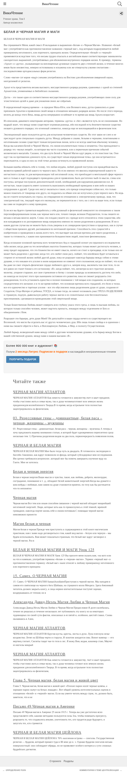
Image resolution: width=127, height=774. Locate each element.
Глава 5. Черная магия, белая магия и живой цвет (55, 680)
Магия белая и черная (32, 523)
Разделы (69, 761)
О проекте (55, 761)
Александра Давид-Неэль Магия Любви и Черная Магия (61, 601)
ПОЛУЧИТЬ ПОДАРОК (22, 359)
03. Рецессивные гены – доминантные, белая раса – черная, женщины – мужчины (57, 420)
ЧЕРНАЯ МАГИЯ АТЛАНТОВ (39, 391)
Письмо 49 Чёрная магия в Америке (44, 706)
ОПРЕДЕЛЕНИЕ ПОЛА (16, 770)
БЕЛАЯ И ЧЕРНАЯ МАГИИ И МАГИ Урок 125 (53, 549)
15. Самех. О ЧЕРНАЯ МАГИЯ (40, 575)
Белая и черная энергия (33, 471)
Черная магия (25, 497)
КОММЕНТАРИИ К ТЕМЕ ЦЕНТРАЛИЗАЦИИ (99, 770)
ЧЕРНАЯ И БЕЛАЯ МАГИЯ (37, 445)
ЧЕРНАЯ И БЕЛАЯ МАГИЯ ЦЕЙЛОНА (47, 732)
